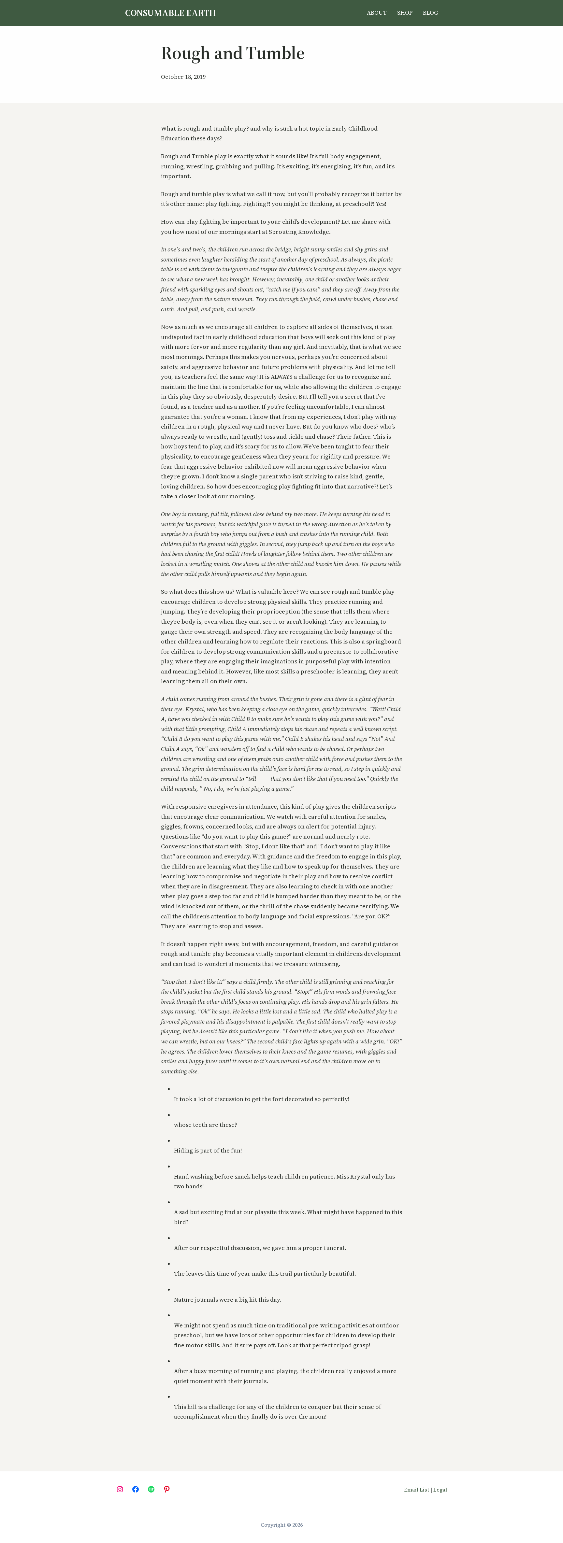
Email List (416, 1489)
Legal (440, 1489)
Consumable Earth (170, 13)
